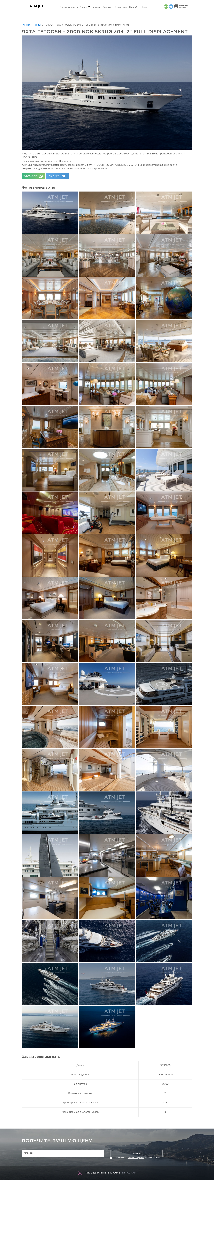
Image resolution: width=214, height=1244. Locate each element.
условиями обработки (136, 1158)
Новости (96, 7)
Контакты (107, 7)
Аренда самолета (69, 7)
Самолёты (134, 7)
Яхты (144, 7)
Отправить (136, 1153)
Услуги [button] (83, 7)
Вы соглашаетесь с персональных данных (137, 1158)
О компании (121, 7)
